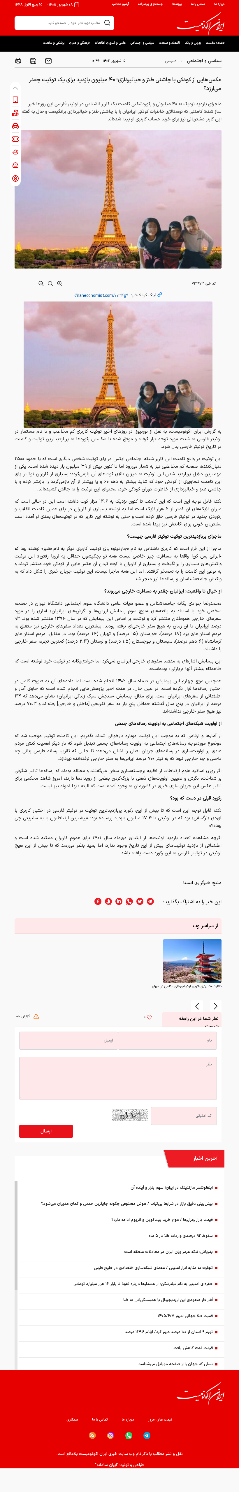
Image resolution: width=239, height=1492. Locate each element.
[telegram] (153, 902)
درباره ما (219, 4)
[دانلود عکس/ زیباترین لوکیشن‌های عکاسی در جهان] (192, 961)
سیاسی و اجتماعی (142, 43)
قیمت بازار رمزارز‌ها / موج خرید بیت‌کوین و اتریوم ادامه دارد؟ (162, 1220)
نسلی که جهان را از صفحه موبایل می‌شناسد (175, 1364)
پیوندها (177, 4)
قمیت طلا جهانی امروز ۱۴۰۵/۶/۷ (185, 1316)
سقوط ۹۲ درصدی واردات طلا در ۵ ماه (181, 1236)
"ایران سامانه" (106, 1465)
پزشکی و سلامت (53, 43)
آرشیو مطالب (120, 4)
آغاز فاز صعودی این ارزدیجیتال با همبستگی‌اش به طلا (168, 1300)
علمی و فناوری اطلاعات (110, 43)
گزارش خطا (23, 1016)
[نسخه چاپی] (18, 61)
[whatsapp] (127, 902)
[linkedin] (117, 902)
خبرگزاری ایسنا (196, 882)
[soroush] (106, 902)
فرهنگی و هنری (79, 43)
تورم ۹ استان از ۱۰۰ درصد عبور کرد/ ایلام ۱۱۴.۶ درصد (169, 1332)
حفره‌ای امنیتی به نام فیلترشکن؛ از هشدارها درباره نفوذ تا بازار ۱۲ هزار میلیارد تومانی (143, 1284)
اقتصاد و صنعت (169, 43)
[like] (149, 1018)
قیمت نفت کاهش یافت (193, 1348)
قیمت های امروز (160, 1419)
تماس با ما (198, 4)
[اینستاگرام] (110, 1435)
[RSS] (92, 1435)
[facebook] (96, 902)
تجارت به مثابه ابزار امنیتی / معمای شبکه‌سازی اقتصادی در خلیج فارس (153, 1268)
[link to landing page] (200, 24)
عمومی (170, 61)
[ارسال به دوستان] (48, 61)
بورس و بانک (192, 43)
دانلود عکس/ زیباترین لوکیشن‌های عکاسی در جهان (187, 986)
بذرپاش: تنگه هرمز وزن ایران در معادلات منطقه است (168, 1252)
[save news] (33, 61)
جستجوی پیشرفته (150, 4)
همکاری (72, 1419)
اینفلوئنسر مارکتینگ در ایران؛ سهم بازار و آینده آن (172, 1188)
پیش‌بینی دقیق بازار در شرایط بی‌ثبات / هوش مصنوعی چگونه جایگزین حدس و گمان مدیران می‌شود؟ (127, 1204)
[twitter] (138, 902)
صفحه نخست (214, 43)
